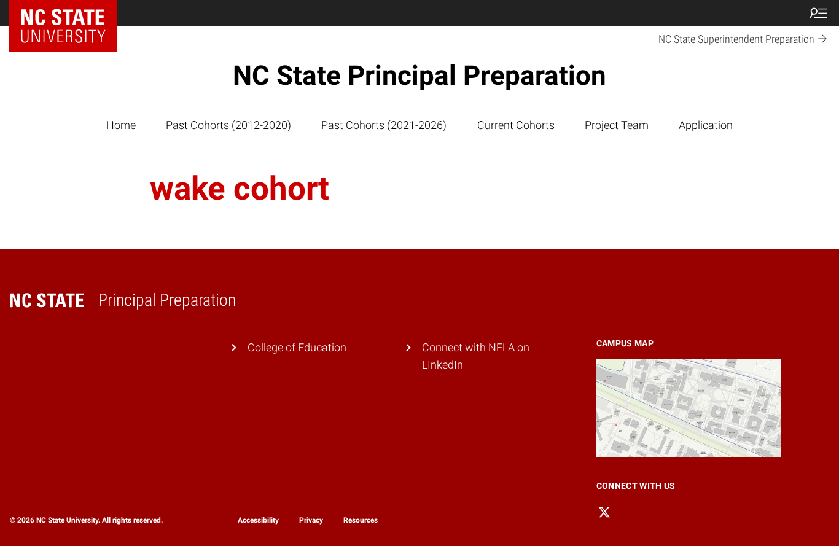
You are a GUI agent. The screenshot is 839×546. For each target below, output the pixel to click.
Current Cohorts (516, 125)
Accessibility (258, 520)
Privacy (311, 520)
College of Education (297, 347)
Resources (360, 520)
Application (706, 125)
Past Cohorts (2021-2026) (384, 125)
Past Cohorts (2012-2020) (228, 125)
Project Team (617, 125)
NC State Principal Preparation (419, 76)
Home (121, 125)
